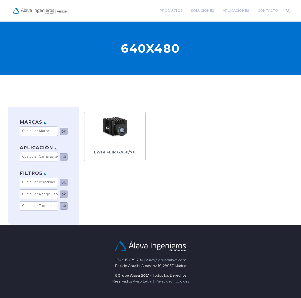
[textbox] (40, 131)
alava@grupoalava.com (166, 260)
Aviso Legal (142, 281)
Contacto (268, 10)
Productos (170, 10)
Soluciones (202, 10)
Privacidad (163, 281)
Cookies (182, 281)
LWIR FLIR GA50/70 (115, 152)
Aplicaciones (236, 10)
